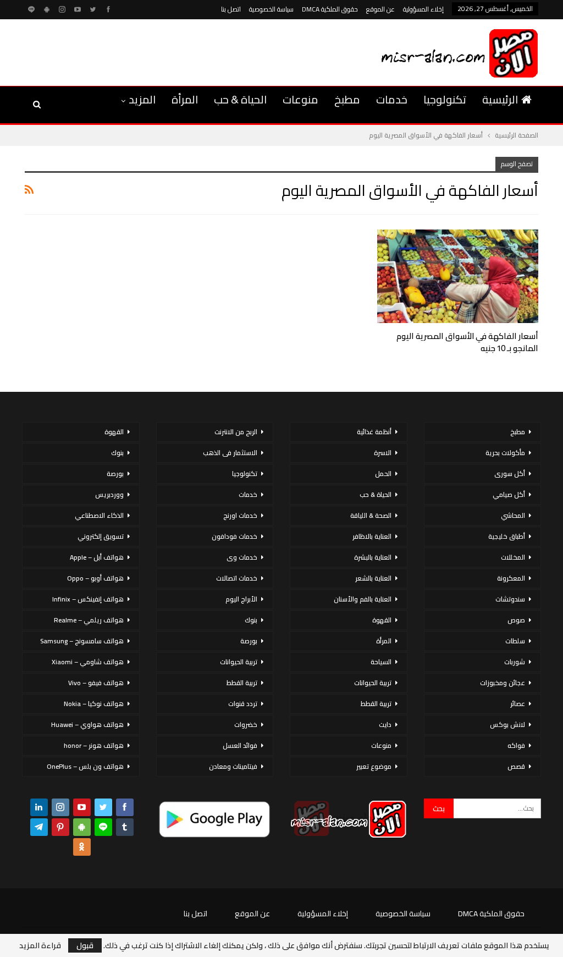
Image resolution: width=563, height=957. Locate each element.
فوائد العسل (240, 745)
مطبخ (347, 99)
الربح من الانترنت (235, 431)
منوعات (300, 99)
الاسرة (382, 452)
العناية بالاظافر (371, 536)
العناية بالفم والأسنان (362, 599)
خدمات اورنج (240, 515)
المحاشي (513, 515)
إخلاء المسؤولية (423, 9)
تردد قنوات (242, 703)
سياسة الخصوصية (271, 9)
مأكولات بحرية (505, 452)
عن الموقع (380, 9)
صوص (516, 620)
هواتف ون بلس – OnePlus (85, 766)
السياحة (381, 661)
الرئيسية (500, 99)
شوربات (514, 661)
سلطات (515, 641)
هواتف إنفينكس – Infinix (88, 599)
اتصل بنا (231, 9)
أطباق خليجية (506, 536)
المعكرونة (511, 578)
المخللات (513, 557)
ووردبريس (109, 494)
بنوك (251, 620)
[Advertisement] (150, 50)
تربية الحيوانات (372, 682)
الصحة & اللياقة (370, 515)
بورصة (248, 641)
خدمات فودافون (234, 536)
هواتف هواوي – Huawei (87, 724)
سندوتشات (510, 599)
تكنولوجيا (444, 99)
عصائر (517, 703)
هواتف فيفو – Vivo (96, 682)
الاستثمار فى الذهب (230, 452)
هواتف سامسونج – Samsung (82, 641)
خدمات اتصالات (236, 578)
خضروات (245, 724)
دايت (385, 724)
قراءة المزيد (40, 945)
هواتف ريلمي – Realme (89, 620)
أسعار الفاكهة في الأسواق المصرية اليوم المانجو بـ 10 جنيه (467, 342)
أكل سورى (509, 473)
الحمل (383, 473)
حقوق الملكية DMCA (330, 9)
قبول (84, 945)
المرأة (185, 99)
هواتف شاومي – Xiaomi (88, 661)
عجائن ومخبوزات (502, 682)
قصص (516, 766)
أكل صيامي (509, 494)
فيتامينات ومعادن (233, 766)
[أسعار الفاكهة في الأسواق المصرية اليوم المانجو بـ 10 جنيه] (457, 276)
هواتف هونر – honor (94, 745)
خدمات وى (242, 557)
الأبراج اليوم (241, 599)
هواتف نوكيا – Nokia (94, 703)
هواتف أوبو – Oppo (95, 578)
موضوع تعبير (373, 766)
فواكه (516, 745)
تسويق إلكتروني (101, 536)
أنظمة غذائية (374, 431)
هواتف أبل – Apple (97, 557)
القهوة (381, 620)
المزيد (142, 99)
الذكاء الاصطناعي (99, 515)
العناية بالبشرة (372, 557)
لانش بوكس (507, 724)
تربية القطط (376, 703)
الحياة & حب (240, 99)
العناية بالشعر (373, 578)
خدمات (391, 99)
